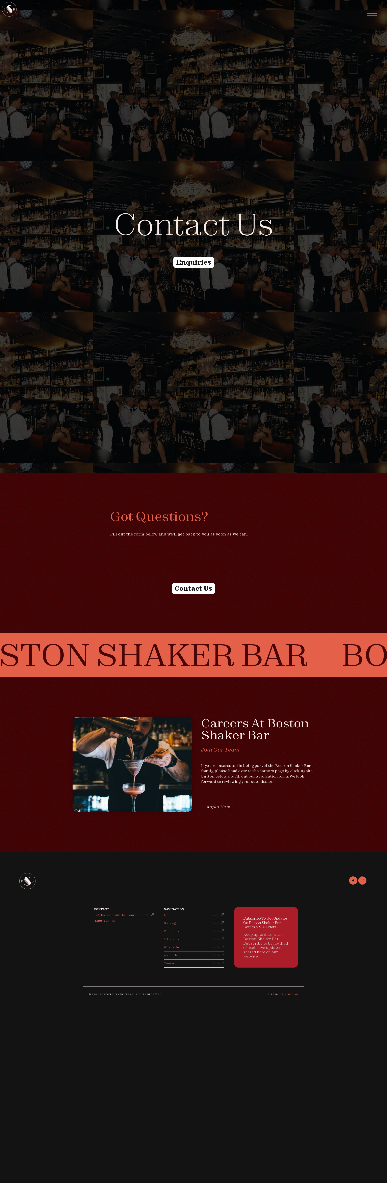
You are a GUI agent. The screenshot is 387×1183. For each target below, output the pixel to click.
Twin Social (289, 994)
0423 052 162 (104, 921)
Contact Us (193, 588)
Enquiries (193, 262)
